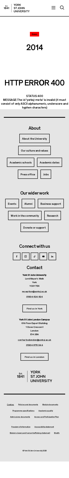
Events (12, 203)
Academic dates (49, 162)
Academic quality (46, 411)
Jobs (45, 174)
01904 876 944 (34, 344)
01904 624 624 (34, 296)
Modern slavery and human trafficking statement (30, 433)
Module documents (50, 404)
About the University (34, 138)
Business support (50, 203)
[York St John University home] (17, 8)
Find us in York (35, 308)
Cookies (10, 404)
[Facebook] (17, 256)
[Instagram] (26, 256)
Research (52, 215)
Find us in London (34, 356)
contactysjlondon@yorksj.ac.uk (34, 339)
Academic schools (21, 162)
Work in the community (25, 215)
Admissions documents (20, 417)
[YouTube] (43, 256)
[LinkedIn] (52, 256)
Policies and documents (28, 404)
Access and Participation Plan (46, 417)
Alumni (28, 203)
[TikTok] (34, 256)
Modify (56, 433)
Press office (28, 174)
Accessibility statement (44, 427)
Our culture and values (34, 150)
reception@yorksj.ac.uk (34, 291)
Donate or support (34, 227)
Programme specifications (23, 411)
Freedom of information (20, 427)
